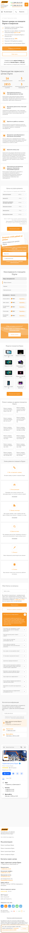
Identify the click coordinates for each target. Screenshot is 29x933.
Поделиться (2, 906)
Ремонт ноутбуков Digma (7, 845)
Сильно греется (6, 298)
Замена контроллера (7, 194)
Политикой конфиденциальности (17, 717)
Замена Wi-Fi (5, 198)
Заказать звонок (14, 334)
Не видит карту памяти (6, 307)
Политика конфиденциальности (14, 918)
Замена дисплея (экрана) (8, 214)
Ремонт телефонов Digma (7, 854)
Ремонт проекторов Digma (8, 851)
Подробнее (14, 496)
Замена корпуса (6, 210)
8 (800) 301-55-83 (5, 872)
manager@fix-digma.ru (7, 880)
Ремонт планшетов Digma (7, 848)
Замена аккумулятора (7, 206)
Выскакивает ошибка (5, 315)
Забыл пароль (6, 302)
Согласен (24, 928)
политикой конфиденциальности (16, 262)
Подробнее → (22, 298)
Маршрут (7, 773)
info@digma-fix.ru (5, 876)
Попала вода (5, 311)
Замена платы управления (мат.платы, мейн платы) (8, 202)
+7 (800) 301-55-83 (17, 2)
